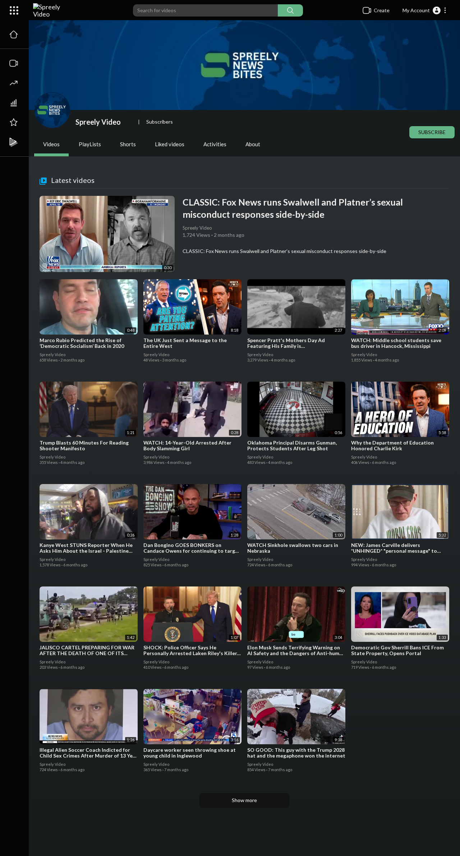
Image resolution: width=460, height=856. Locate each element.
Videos (51, 144)
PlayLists (90, 144)
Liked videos (169, 144)
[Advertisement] (244, 831)
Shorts (128, 144)
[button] (424, 10)
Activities (214, 144)
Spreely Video (98, 122)
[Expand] (14, 10)
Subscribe (432, 132)
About (252, 144)
